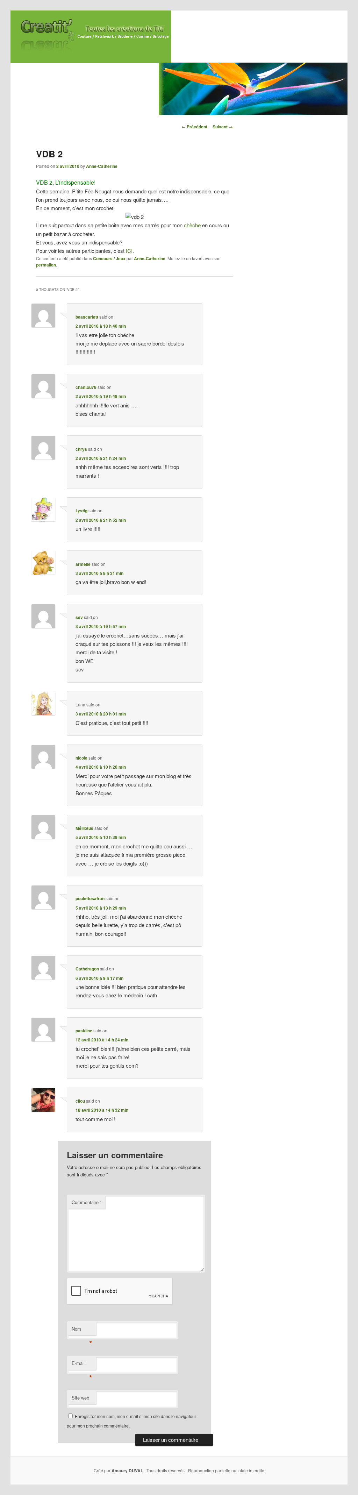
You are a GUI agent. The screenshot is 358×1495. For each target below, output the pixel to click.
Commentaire (87, 1202)
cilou (80, 1101)
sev (79, 617)
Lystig (81, 510)
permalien (46, 265)
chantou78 (86, 387)
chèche (192, 225)
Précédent (194, 126)
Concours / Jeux (109, 258)
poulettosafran (90, 898)
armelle (83, 564)
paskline (84, 1030)
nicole (81, 758)
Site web (80, 1397)
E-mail (82, 1365)
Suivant (223, 126)
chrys (81, 449)
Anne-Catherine (101, 166)
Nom (82, 1330)
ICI (129, 250)
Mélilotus (84, 828)
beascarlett (87, 317)
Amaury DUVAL (127, 1470)
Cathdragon (87, 969)
